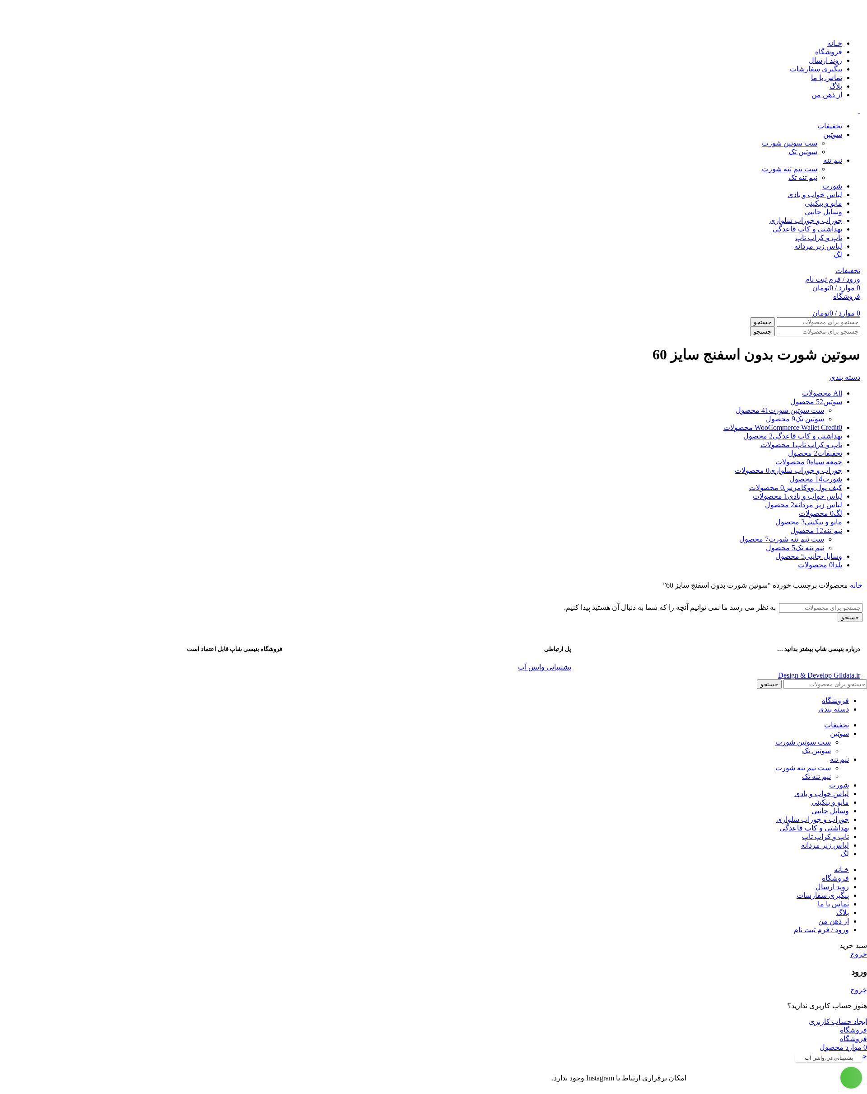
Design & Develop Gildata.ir (819, 675)
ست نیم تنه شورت (789, 169)
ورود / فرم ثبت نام (821, 930)
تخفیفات (847, 270)
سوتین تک (802, 152)
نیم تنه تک (802, 177)
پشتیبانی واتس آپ (544, 667)
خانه (856, 585)
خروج (858, 954)
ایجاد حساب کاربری (838, 1021)
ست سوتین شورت (789, 143)
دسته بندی (845, 377)
